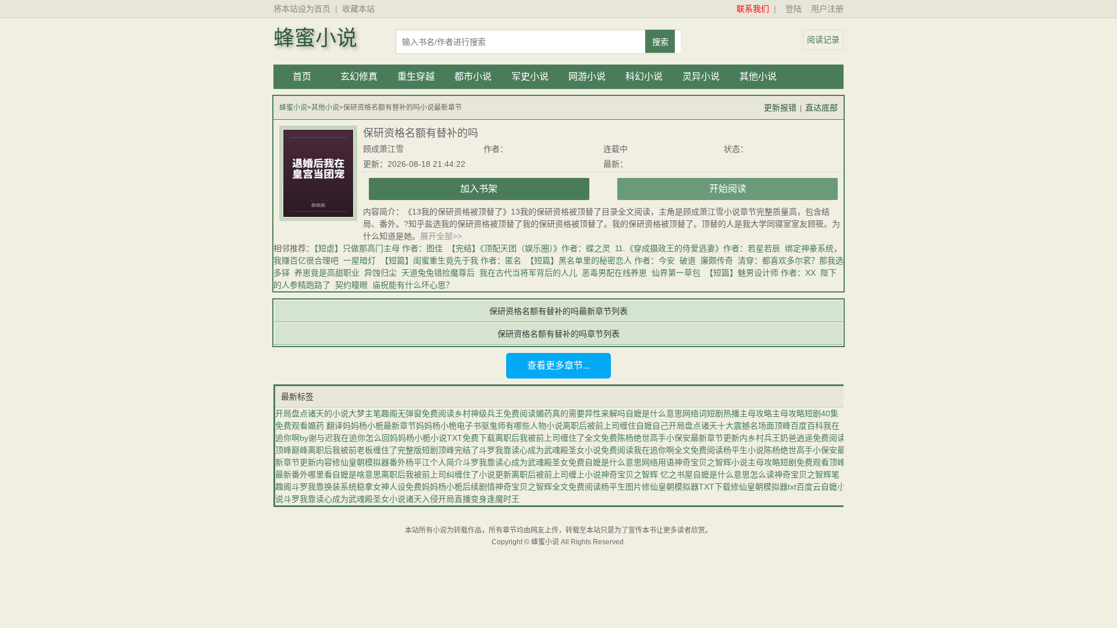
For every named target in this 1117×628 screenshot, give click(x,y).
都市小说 (473, 76)
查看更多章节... (558, 365)
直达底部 (821, 107)
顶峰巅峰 (291, 450)
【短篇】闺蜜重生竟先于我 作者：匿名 (450, 260)
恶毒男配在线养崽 (614, 272)
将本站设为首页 (301, 8)
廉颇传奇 (716, 260)
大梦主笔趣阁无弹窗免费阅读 (401, 413)
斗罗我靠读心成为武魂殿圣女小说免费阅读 (556, 450)
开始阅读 (727, 189)
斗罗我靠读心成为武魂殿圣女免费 (524, 462)
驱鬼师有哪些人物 (513, 425)
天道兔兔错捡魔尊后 (438, 272)
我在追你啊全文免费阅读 (678, 450)
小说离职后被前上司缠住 (591, 425)
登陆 (793, 8)
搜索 (660, 42)
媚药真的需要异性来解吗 (580, 413)
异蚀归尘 (380, 272)
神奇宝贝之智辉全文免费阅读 (548, 486)
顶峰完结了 (458, 450)
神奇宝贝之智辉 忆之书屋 (647, 474)
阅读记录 (823, 39)
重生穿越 (416, 76)
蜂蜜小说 (315, 38)
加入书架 (478, 189)
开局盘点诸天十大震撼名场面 (721, 425)
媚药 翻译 (325, 425)
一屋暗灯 (359, 260)
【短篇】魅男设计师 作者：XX (760, 272)
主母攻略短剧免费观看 (788, 462)
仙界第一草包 (676, 272)
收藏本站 (358, 8)
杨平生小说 (743, 450)
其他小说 (758, 76)
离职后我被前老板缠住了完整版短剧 (373, 450)
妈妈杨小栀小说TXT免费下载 (442, 438)
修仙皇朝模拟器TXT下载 (686, 486)
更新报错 (780, 107)
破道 (688, 260)
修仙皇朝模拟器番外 (368, 462)
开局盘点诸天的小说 (311, 413)
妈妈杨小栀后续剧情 (458, 486)
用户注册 (827, 8)
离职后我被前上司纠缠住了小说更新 (446, 474)
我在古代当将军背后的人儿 (528, 272)
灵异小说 (701, 76)
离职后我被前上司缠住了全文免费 (556, 438)
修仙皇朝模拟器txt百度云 (776, 486)
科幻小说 (644, 76)
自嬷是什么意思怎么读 (733, 474)
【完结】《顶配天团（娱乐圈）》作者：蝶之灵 (528, 248)
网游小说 (587, 76)
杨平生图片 (621, 486)
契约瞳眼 (351, 285)
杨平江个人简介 (434, 462)
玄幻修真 (359, 76)
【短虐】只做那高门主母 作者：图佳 (378, 248)
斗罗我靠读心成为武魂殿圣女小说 (344, 499)
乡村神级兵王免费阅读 (495, 413)
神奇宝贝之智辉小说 (711, 462)
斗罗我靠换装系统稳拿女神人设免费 (356, 486)
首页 (302, 76)
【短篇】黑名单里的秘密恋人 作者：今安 (600, 260)
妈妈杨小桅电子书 (448, 425)
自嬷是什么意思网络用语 (629, 462)
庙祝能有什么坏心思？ (413, 285)
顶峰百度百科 (798, 425)
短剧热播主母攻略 (739, 413)
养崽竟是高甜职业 (327, 272)
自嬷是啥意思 (356, 474)
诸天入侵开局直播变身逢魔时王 (462, 499)
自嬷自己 (652, 425)
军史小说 (530, 76)
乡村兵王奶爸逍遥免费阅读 (796, 438)
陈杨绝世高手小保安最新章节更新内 (682, 438)
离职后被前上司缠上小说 (556, 474)
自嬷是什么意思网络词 (666, 413)
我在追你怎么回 (361, 438)
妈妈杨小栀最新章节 (379, 425)
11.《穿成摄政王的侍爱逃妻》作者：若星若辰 (697, 248)
